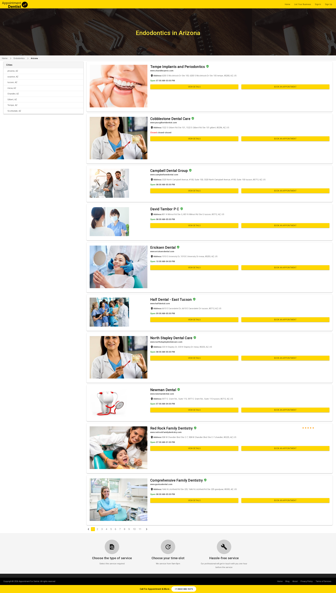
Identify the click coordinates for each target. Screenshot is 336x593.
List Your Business (302, 4)
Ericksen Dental (163, 247)
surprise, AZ (12, 77)
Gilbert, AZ (12, 99)
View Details (194, 87)
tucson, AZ (12, 82)
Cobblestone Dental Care (170, 119)
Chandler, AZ (13, 94)
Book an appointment (285, 87)
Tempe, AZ (12, 105)
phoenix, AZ (12, 71)
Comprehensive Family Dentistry (177, 480)
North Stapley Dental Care (171, 338)
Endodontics (19, 58)
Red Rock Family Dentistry (172, 428)
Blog (287, 581)
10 (134, 529)
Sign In (318, 4)
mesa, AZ (11, 88)
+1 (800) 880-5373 (184, 589)
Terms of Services (323, 581)
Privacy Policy (307, 581)
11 (140, 529)
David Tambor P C (165, 209)
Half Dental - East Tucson (171, 299)
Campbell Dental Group (169, 171)
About (295, 581)
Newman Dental (163, 390)
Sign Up (328, 4)
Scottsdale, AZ (14, 111)
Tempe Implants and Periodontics (178, 67)
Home (287, 4)
